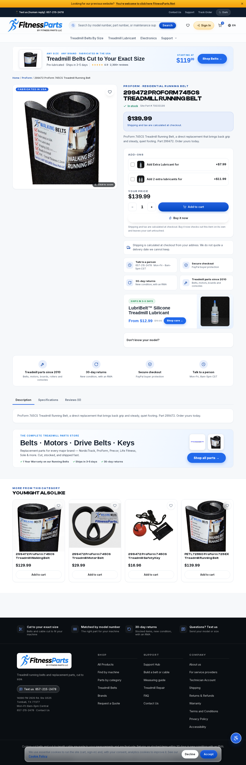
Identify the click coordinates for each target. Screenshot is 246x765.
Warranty (195, 703)
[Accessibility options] (236, 738)
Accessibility (197, 727)
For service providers (203, 672)
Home (15, 77)
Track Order (205, 12)
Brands (102, 695)
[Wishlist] (188, 25)
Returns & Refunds (201, 695)
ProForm (27, 77)
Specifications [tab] (48, 399)
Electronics (148, 38)
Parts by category (109, 680)
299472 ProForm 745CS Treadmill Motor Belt (91, 556)
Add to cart (196, 207)
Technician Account (202, 680)
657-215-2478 (25, 710)
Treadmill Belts (107, 688)
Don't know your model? (143, 340)
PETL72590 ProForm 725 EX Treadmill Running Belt (206, 556)
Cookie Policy (38, 756)
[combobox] (117, 25)
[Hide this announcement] (242, 4)
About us (195, 664)
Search (168, 25)
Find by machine (108, 672)
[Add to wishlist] (110, 92)
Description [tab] (23, 399)
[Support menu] (176, 38)
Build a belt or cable (157, 672)
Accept (209, 754)
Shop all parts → (206, 458)
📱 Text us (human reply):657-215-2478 (39, 12)
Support (189, 12)
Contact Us (175, 12)
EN (234, 25)
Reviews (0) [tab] (73, 399)
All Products (106, 664)
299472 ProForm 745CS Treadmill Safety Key (147, 556)
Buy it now (180, 218)
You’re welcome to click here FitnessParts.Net (145, 3)
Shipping (194, 688)
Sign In (206, 25)
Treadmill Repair (154, 688)
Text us (40, 689)
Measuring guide (154, 680)
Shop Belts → (212, 58)
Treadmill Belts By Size (86, 38)
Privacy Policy (198, 719)
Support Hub (152, 664)
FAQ (146, 695)
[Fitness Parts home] (35, 25)
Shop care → (175, 320)
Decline (190, 754)
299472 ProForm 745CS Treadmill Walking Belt (35, 556)
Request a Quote (109, 703)
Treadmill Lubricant (122, 38)
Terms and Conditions (203, 711)
